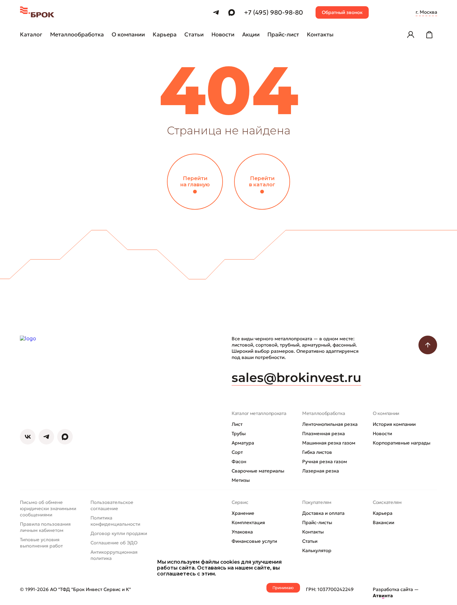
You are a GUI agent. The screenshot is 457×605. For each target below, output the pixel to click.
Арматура (243, 443)
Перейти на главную (195, 181)
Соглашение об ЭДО (113, 543)
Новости (382, 433)
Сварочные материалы (258, 471)
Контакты (313, 532)
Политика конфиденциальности (115, 521)
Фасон (239, 461)
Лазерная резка (320, 471)
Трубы (239, 433)
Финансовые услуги (254, 541)
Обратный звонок (342, 12)
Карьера (382, 513)
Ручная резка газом (324, 461)
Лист (237, 424)
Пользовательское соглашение (111, 505)
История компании (394, 424)
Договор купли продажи (118, 533)
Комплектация (248, 522)
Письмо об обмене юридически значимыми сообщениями (48, 508)
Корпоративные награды (401, 443)
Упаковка (242, 532)
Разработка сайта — (396, 592)
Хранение (243, 513)
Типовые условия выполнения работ (41, 543)
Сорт (237, 452)
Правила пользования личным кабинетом (45, 527)
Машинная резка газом (328, 443)
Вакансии (383, 522)
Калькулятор (316, 550)
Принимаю (283, 587)
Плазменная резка (323, 433)
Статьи (309, 541)
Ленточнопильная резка (330, 424)
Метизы (241, 480)
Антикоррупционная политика (113, 555)
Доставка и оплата (323, 513)
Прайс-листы (317, 522)
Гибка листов (317, 452)
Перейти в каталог (262, 181)
